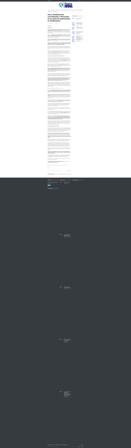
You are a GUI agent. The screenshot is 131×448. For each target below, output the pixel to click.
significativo (66, 99)
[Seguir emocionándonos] (74, 19)
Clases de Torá (55, 11)
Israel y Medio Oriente (51, 23)
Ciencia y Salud (73, 10)
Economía (68, 10)
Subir (82, 444)
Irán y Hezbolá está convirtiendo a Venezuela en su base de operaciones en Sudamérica (59, 17)
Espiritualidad (50, 11)
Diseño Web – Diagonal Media (80, 446)
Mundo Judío (58, 10)
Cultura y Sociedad (63, 10)
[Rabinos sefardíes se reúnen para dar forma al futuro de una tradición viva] (74, 33)
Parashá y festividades (79, 10)
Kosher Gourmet (53, 10)
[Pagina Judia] (66, 7)
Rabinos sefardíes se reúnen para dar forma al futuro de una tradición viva (79, 32)
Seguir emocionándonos (67, 182)
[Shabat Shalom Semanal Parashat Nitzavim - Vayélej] (74, 28)
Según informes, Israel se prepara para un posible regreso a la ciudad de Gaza (79, 23)
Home (49, 10)
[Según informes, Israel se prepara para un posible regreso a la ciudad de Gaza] (74, 24)
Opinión (77, 19)
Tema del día (79, 19)
